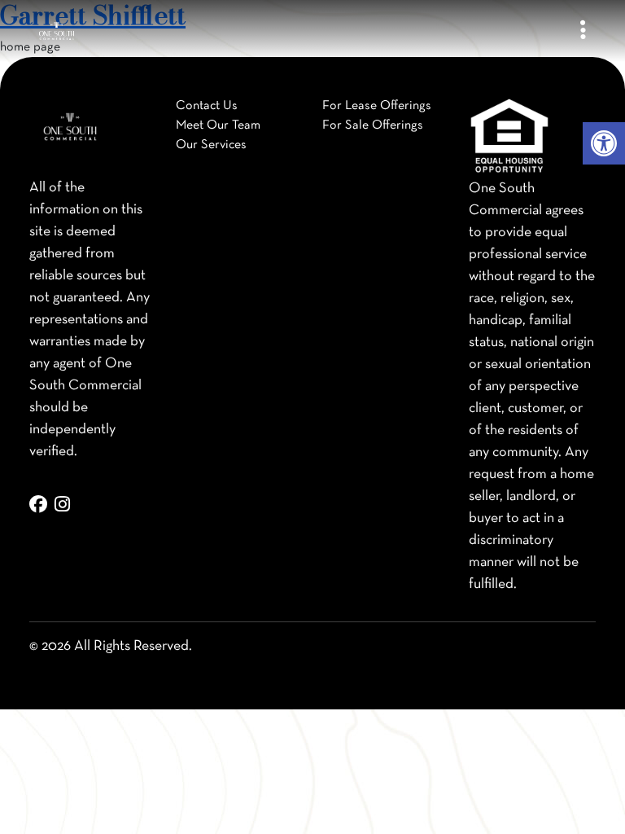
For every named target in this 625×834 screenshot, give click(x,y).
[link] (604, 143)
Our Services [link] (211, 145)
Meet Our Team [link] (218, 125)
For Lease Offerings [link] (376, 106)
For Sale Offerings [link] (372, 125)
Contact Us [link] (207, 106)
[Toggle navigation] (583, 31)
